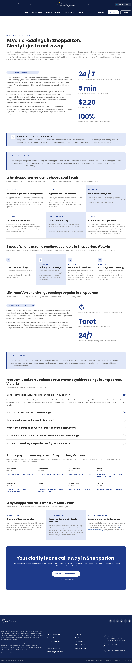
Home (27, 12)
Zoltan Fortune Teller (54, 648)
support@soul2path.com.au (116, 650)
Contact (101, 12)
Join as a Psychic (80, 648)
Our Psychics (37, 12)
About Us (78, 634)
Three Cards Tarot (53, 634)
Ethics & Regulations (82, 645)
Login (125, 12)
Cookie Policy (107, 661)
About (91, 12)
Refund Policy (127, 661)
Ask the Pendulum (53, 645)
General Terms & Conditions (93, 661)
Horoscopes (69, 12)
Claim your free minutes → (66, 574)
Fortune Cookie (52, 638)
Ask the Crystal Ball (53, 641)
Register (113, 12)
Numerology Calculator (55, 652)
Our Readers (79, 641)
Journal (81, 12)
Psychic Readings (53, 12)
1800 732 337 (70, 580)
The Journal (79, 638)
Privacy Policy (117, 661)
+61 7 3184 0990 (112, 645)
